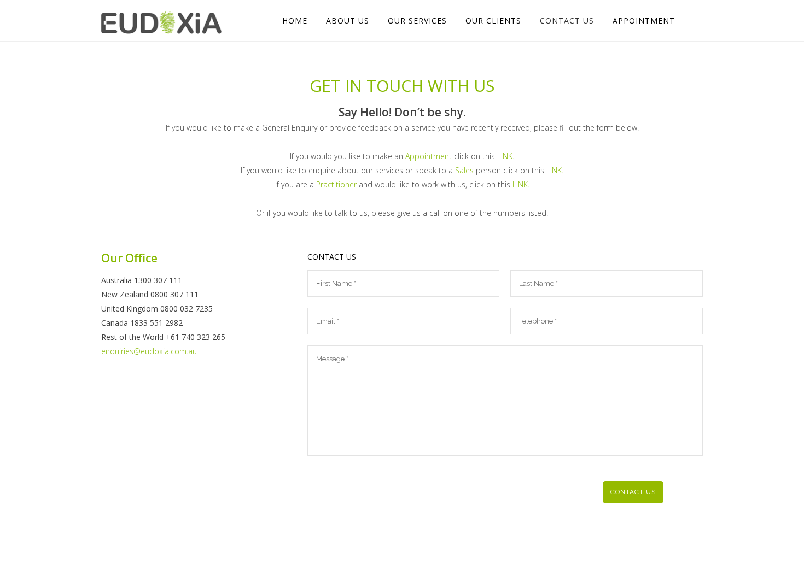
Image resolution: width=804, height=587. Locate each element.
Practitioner (336, 184)
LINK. (505, 156)
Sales (464, 170)
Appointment (428, 156)
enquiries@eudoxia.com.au (149, 351)
